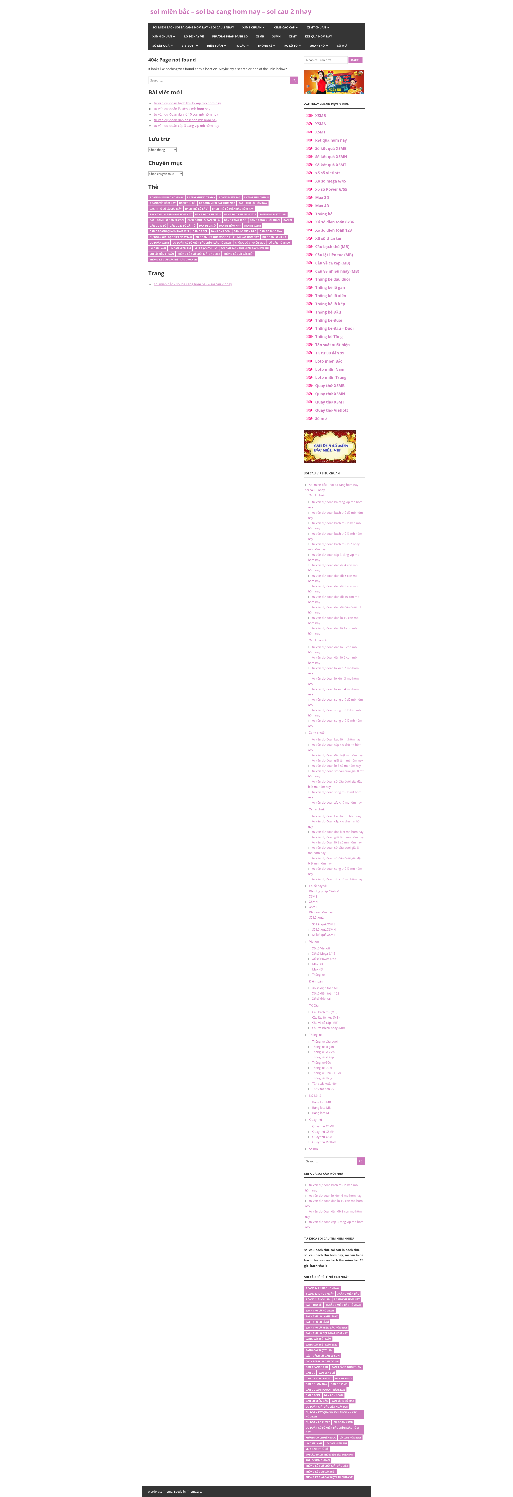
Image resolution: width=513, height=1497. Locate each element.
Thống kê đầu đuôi (332, 279)
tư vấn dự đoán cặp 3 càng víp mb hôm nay (186, 125)
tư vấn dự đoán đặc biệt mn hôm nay (338, 832)
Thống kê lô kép (330, 304)
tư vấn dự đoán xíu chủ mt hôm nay (337, 802)
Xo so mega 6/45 (330, 181)
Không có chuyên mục (250, 242)
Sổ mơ (342, 45)
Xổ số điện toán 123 (333, 230)
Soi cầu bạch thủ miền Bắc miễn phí (245, 248)
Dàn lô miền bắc (245, 231)
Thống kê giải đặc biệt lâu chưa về (173, 259)
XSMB (260, 36)
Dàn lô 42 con (220, 231)
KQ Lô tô (291, 45)
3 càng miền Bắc (229, 197)
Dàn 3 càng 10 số (235, 220)
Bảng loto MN (321, 1108)
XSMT (293, 36)
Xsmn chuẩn (162, 36)
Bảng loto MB (321, 1102)
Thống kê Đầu (328, 312)
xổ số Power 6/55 (331, 189)
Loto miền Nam (329, 369)
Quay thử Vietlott (331, 410)
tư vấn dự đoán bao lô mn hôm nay (336, 816)
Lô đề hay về (194, 36)
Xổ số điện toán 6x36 (334, 222)
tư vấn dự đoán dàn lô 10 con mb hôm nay (186, 114)
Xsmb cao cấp (284, 27)
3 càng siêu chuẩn (256, 197)
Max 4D (322, 205)
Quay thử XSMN (330, 393)
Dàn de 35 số (207, 225)
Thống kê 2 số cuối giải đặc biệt (199, 254)
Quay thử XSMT (329, 402)
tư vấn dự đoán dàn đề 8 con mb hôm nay (185, 120)
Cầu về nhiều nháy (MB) (337, 271)
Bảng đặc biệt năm (208, 214)
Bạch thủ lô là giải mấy (166, 209)
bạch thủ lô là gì (196, 209)
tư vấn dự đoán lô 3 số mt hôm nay (336, 766)
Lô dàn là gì (158, 248)
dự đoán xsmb (159, 242)
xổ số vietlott (327, 173)
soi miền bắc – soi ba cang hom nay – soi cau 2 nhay (230, 11)
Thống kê (265, 45)
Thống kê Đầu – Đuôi (334, 328)
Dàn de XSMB (252, 225)
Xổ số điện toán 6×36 (326, 988)
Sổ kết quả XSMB (331, 148)
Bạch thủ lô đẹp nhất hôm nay (171, 214)
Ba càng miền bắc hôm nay (217, 203)
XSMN (276, 36)
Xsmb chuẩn (252, 27)
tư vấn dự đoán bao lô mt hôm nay (336, 739)
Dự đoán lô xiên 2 (274, 237)
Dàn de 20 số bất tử (183, 225)
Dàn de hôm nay (230, 225)
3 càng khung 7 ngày (201, 197)
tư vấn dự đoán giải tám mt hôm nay (337, 760)
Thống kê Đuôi (328, 320)
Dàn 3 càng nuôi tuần (265, 220)
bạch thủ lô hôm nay (252, 203)
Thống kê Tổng (329, 336)
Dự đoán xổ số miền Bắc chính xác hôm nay (202, 242)
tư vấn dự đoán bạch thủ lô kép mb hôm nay (187, 103)
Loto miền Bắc (328, 361)
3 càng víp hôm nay (163, 203)
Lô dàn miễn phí (180, 248)
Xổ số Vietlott (321, 948)
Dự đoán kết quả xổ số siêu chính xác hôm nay (227, 237)
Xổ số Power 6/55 (324, 959)
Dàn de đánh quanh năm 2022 (169, 231)
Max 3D (322, 197)
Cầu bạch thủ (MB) (332, 246)
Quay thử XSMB (330, 385)
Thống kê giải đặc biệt (239, 254)
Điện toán (215, 45)
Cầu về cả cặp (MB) (332, 263)
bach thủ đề (187, 203)
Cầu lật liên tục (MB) (334, 254)
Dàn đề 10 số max (271, 231)
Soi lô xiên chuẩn (162, 254)
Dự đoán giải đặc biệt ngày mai (171, 237)
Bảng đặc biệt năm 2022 (240, 214)
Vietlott (188, 45)
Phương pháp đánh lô (230, 36)
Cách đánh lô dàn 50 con (167, 220)
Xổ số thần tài (328, 238)
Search (355, 60)
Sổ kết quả (161, 45)
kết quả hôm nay (331, 140)
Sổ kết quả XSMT (330, 164)
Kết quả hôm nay (318, 36)
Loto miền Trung (330, 377)
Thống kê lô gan (330, 287)
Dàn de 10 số (158, 225)
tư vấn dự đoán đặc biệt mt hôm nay (337, 755)
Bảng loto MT (321, 1113)
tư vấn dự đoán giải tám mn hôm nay (338, 837)
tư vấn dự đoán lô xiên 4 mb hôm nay (182, 109)
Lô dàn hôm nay (279, 242)
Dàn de (288, 220)
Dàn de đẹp (200, 231)
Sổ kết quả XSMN (331, 156)
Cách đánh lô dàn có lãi (203, 220)
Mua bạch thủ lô (206, 248)
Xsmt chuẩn (316, 27)
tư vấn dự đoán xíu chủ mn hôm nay (337, 879)
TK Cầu (240, 45)
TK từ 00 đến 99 (329, 353)
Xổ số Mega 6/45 (323, 953)
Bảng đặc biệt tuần (273, 214)
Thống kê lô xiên (330, 295)
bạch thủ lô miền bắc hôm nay (232, 209)
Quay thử (317, 45)
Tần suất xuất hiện (332, 344)
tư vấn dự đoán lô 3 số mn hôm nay (337, 842)
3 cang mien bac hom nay (166, 197)
